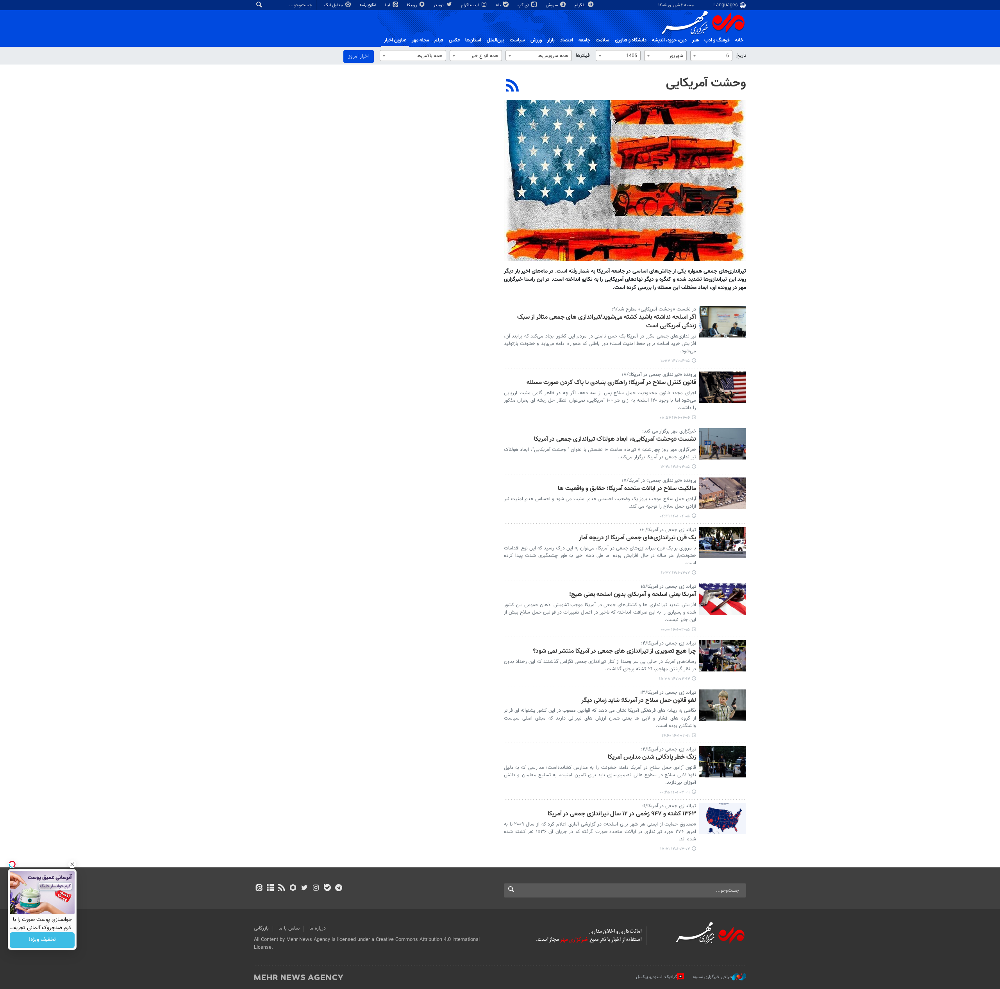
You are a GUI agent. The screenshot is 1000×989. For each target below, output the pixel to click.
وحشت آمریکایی (706, 83)
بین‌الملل (495, 40)
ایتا (388, 5)
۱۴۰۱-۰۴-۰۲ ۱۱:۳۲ (675, 573)
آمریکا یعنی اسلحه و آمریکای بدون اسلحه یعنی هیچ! (632, 595)
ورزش (536, 40)
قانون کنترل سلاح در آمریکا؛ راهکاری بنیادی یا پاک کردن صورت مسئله (611, 383)
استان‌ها (473, 40)
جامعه (584, 40)
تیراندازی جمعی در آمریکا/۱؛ (669, 806)
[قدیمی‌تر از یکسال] (722, 321)
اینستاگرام (470, 5)
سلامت (602, 40)
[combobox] (711, 55)
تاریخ (741, 55)
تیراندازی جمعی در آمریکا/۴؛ (668, 643)
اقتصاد (566, 40)
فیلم (438, 40)
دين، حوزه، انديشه (669, 40)
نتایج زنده (368, 5)
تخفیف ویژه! (42, 940)
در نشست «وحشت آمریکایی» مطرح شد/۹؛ (654, 309)
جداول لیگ (334, 5)
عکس (454, 40)
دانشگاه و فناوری (630, 40)
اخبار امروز (358, 56)
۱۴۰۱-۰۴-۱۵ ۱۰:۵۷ (675, 361)
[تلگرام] (338, 888)
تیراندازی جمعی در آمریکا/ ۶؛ (668, 530)
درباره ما (317, 928)
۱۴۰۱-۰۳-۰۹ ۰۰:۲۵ (675, 792)
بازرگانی (261, 928)
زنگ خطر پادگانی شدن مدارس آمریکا (652, 757)
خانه (739, 40)
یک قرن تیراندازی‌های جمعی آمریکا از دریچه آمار (637, 538)
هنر (695, 40)
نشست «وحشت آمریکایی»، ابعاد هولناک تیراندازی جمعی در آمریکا (615, 439)
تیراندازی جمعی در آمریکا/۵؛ (668, 587)
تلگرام (581, 5)
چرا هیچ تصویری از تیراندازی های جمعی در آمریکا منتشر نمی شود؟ (614, 651)
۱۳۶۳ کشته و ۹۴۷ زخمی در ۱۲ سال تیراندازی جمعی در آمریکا (622, 814)
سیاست (517, 40)
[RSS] (512, 86)
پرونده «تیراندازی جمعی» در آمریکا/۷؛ (659, 481)
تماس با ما (289, 928)
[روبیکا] (293, 888)
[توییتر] (304, 888)
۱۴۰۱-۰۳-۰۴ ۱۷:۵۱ (675, 849)
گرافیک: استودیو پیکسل (656, 977)
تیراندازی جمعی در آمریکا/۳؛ (668, 692)
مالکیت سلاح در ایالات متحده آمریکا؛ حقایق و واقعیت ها (627, 489)
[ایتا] (259, 888)
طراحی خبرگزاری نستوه (712, 977)
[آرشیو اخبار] (270, 888)
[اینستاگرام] (316, 888)
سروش (552, 5)
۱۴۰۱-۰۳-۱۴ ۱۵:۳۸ (674, 679)
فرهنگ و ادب (717, 40)
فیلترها (583, 55)
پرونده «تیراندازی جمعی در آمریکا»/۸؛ (659, 375)
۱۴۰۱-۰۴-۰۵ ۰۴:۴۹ (675, 516)
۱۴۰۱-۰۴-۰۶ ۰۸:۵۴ (675, 418)
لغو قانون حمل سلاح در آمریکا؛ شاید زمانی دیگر (638, 700)
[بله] (327, 888)
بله (499, 5)
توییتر (439, 5)
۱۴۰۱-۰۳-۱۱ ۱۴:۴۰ (676, 735)
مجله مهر (420, 40)
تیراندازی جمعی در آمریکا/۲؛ (668, 749)
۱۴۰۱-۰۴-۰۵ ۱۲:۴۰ (675, 467)
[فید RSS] (281, 888)
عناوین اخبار (395, 40)
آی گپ (524, 5)
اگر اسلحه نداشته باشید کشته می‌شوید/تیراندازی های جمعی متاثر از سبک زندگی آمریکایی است (606, 322)
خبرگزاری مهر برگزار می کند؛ (669, 431)
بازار (551, 40)
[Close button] (72, 864)
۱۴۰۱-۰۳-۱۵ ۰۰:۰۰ (675, 629)
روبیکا (412, 5)
